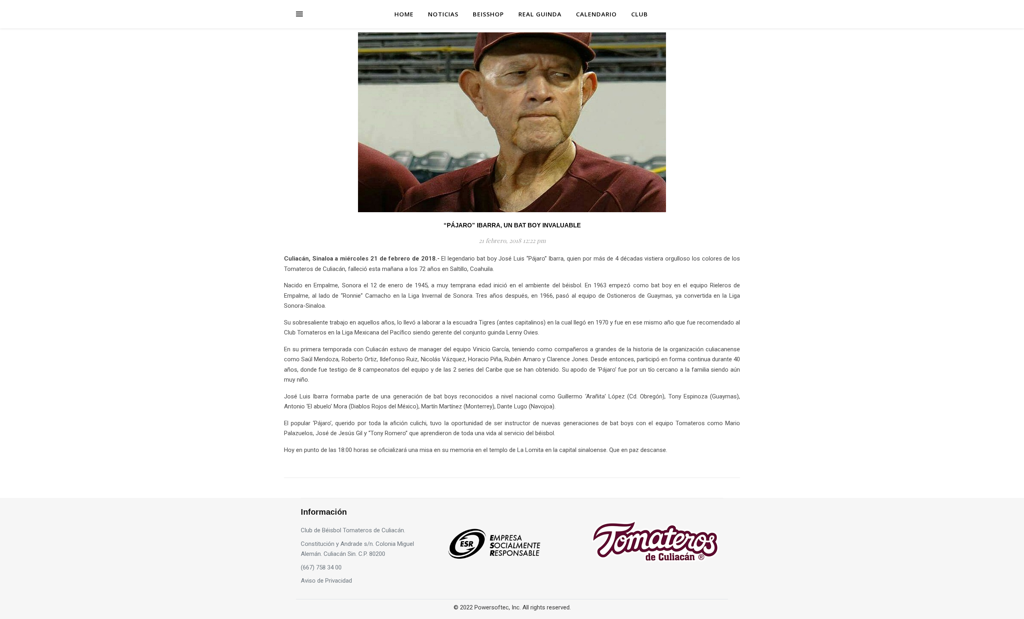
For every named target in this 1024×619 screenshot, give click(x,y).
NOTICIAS (443, 14)
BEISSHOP (488, 14)
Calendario (596, 14)
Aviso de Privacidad (326, 580)
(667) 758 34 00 (321, 567)
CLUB (639, 14)
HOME (404, 14)
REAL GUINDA (540, 14)
